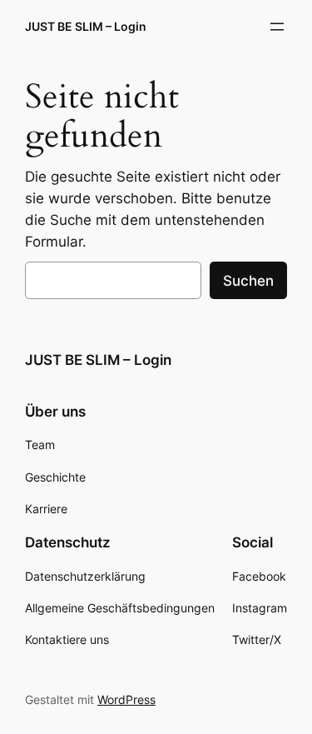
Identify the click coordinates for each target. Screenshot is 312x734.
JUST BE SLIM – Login (85, 26)
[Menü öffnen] (277, 27)
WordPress (126, 699)
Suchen (248, 280)
